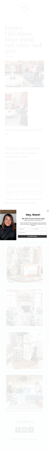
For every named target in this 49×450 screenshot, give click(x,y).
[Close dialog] (48, 211)
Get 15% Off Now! (32, 236)
